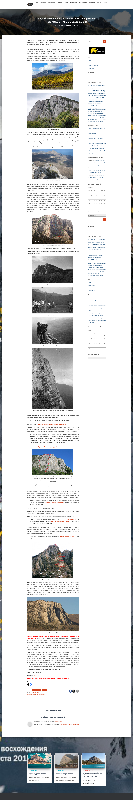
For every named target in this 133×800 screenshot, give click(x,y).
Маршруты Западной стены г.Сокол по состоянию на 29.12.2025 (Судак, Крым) (97, 138)
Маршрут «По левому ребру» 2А (47, 447)
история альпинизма (92, 99)
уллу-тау (101, 119)
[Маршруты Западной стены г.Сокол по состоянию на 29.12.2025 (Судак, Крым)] (93, 760)
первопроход (91, 111)
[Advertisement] (96, 77)
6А (104, 85)
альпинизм (100, 88)
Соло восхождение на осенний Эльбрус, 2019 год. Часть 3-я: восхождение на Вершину (97, 163)
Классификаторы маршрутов (99, 6)
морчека (101, 101)
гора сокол (100, 98)
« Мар (89, 208)
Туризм (66, 2)
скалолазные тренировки (97, 115)
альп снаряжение (96, 95)
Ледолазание (92, 2)
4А (96, 85)
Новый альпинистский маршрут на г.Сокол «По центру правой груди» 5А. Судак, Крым (97, 151)
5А (100, 85)
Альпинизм (42, 2)
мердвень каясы (95, 101)
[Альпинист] (30, 4)
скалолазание (91, 113)
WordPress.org (92, 68)
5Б (102, 85)
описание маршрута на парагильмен (35, 696)
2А (89, 85)
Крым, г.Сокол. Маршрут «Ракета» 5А (97, 128)
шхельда (101, 121)
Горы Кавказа (51, 2)
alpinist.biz (36, 675)
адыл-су (89, 88)
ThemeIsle (103, 796)
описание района (31, 699)
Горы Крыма (59, 2)
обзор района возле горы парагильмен (36, 694)
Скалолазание (82, 2)
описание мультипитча (101, 109)
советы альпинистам (96, 117)
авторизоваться (58, 721)
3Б (94, 85)
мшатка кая (90, 103)
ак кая (95, 88)
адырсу (93, 88)
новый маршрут (97, 103)
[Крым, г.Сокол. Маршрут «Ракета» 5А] (39, 760)
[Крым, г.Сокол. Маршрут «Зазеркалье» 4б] (66, 760)
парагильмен (39, 699)
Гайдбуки (99, 2)
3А (93, 85)
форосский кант (91, 121)
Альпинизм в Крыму (33, 770)
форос (104, 119)
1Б (88, 85)
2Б (91, 85)
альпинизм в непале (92, 93)
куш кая (101, 99)
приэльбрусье (98, 111)
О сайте (36, 2)
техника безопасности (93, 119)
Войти (90, 60)
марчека (90, 101)
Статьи (104, 2)
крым (98, 99)
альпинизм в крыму (35, 692)
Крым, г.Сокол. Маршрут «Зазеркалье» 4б (64, 774)
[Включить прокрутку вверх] (130, 797)
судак (102, 117)
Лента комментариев (93, 65)
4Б (98, 85)
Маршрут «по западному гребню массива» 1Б (52, 424)
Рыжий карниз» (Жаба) (67, 536)
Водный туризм (73, 2)
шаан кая (97, 121)
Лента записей (92, 62)
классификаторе (71, 519)
